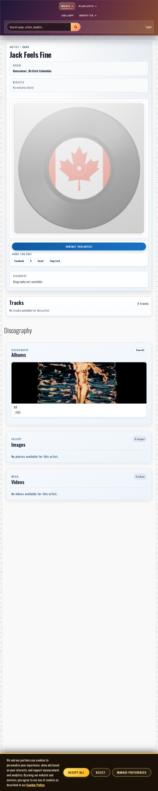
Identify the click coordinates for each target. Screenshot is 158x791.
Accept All (76, 772)
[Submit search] (75, 27)
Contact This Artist (79, 246)
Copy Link (55, 261)
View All (140, 350)
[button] (11, 391)
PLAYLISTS (87, 6)
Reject (100, 772)
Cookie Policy (35, 785)
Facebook (19, 261)
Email (41, 261)
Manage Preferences (131, 772)
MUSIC (66, 6)
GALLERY (68, 15)
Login (148, 27)
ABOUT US (86, 15)
